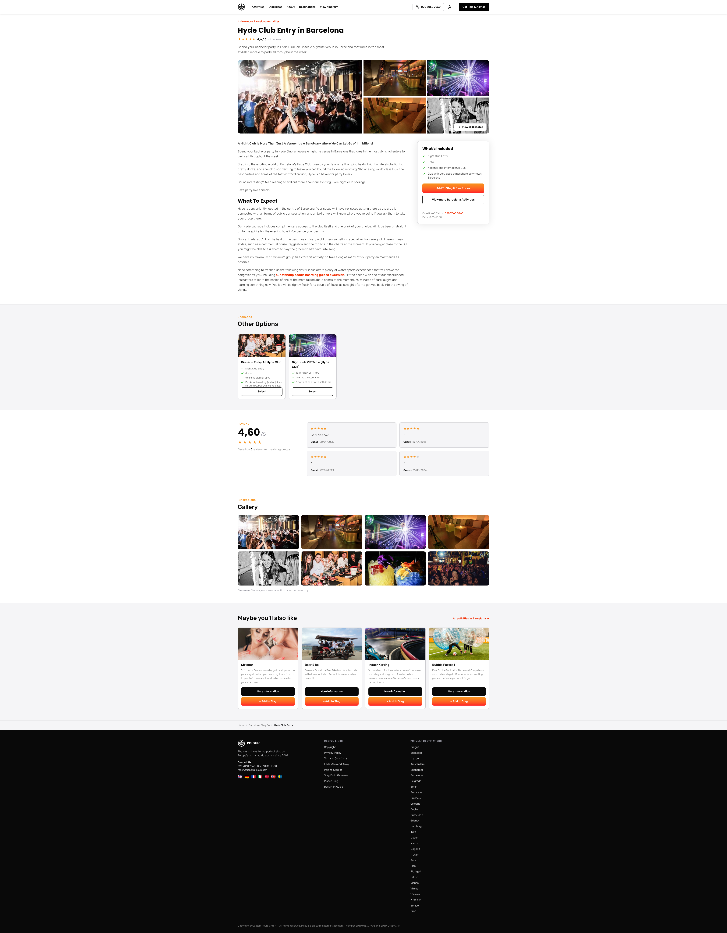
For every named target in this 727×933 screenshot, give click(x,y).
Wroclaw (415, 900)
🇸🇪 (280, 777)
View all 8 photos (472, 126)
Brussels (415, 798)
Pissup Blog (331, 781)
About (291, 7)
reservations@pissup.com (252, 769)
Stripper (247, 665)
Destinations (307, 7)
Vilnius (414, 888)
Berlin (413, 786)
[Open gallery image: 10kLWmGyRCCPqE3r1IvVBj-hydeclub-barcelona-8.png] (268, 568)
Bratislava (416, 792)
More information (268, 691)
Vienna (414, 883)
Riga (413, 865)
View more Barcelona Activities (258, 21)
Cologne (415, 803)
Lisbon (414, 837)
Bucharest (416, 769)
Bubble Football (443, 665)
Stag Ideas (275, 7)
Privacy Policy (332, 752)
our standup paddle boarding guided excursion (310, 275)
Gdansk (414, 820)
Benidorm (416, 905)
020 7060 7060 (454, 213)
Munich (414, 854)
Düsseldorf (416, 815)
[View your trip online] (450, 7)
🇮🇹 (260, 777)
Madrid (414, 843)
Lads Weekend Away (336, 764)
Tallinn (414, 877)
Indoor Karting (378, 665)
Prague (414, 747)
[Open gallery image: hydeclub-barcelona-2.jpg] (395, 532)
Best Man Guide (333, 786)
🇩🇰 (266, 777)
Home (241, 725)
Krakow (414, 758)
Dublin (414, 809)
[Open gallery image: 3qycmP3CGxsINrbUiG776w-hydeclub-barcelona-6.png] (395, 568)
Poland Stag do (333, 769)
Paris (413, 860)
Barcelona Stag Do (259, 725)
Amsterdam (417, 764)
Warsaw (415, 894)
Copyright (330, 747)
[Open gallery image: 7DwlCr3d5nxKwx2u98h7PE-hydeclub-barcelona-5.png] (331, 568)
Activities (258, 7)
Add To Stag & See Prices (453, 188)
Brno (413, 911)
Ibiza (413, 832)
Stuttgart (415, 871)
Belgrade (415, 781)
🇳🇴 (273, 777)
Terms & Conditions (335, 758)
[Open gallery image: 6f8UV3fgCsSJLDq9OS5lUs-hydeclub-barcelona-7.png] (458, 568)
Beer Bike (312, 665)
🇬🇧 (240, 777)
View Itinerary (329, 7)
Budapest (416, 752)
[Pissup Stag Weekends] (241, 7)
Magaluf (415, 849)
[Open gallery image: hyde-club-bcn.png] (268, 532)
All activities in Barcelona (471, 618)
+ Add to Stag (268, 701)
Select (262, 391)
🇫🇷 (253, 777)
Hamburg (416, 826)
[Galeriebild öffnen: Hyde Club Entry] (300, 97)
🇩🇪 (246, 777)
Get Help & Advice (474, 7)
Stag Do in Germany (336, 775)
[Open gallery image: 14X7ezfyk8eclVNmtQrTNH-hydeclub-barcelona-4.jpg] (458, 532)
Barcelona (416, 775)
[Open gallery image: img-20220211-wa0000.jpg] (331, 532)
